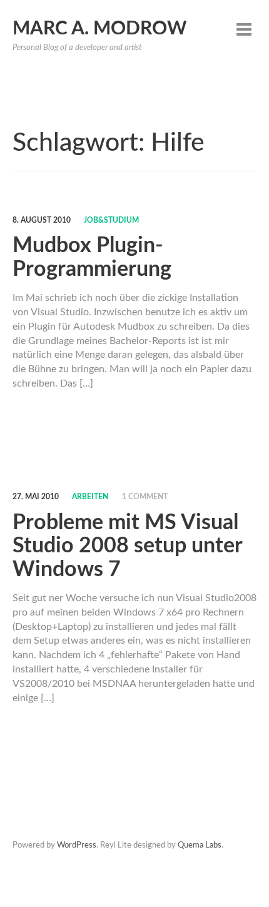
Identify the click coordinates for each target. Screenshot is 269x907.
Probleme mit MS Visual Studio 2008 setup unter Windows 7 (127, 546)
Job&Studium (111, 220)
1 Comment (145, 496)
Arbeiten (90, 496)
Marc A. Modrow (100, 28)
